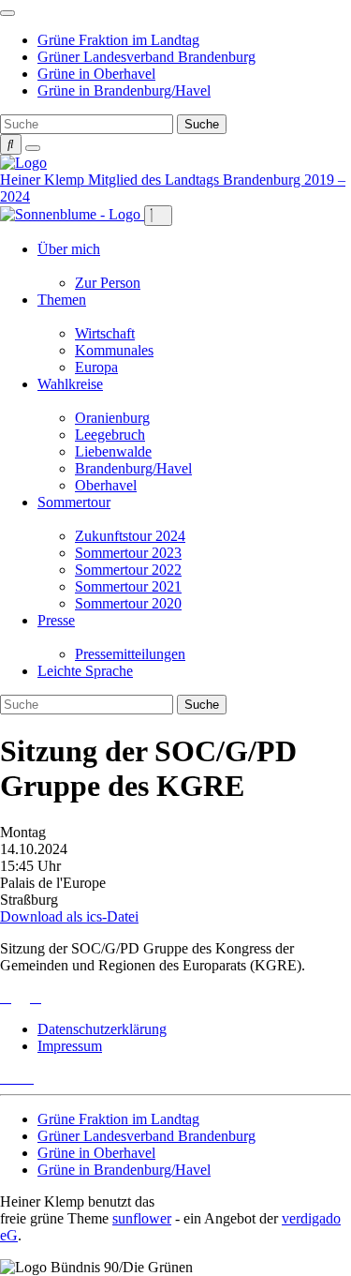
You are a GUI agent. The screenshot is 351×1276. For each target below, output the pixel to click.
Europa (96, 367)
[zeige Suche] (11, 144)
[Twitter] (5, 1078)
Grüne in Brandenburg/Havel (124, 90)
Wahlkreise (70, 384)
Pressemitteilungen (130, 654)
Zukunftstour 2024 (130, 536)
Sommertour (73, 502)
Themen (61, 300)
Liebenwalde (113, 451)
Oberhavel (106, 485)
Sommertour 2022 (128, 570)
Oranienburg (112, 418)
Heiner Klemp (44, 180)
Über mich (68, 249)
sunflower (141, 1218)
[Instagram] (28, 1078)
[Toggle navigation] (7, 13)
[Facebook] (16, 1078)
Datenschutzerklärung (102, 1029)
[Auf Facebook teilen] (20, 997)
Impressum (69, 1046)
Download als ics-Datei (69, 916)
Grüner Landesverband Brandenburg (146, 57)
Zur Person (107, 283)
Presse (56, 620)
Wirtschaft (105, 333)
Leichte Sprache (85, 671)
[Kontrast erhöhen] (32, 148)
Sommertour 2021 (128, 586)
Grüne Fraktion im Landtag (118, 40)
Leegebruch (110, 435)
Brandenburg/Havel (133, 468)
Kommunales (114, 350)
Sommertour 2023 (128, 553)
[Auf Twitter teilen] (5, 997)
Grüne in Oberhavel (96, 74)
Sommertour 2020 (128, 603)
